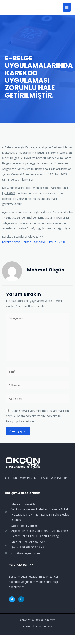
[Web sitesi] (37, 399)
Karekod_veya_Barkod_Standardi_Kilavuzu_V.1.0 (33, 242)
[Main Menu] (67, 7)
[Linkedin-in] (21, 599)
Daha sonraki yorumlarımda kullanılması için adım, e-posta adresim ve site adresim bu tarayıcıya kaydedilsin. (37, 416)
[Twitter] (12, 599)
